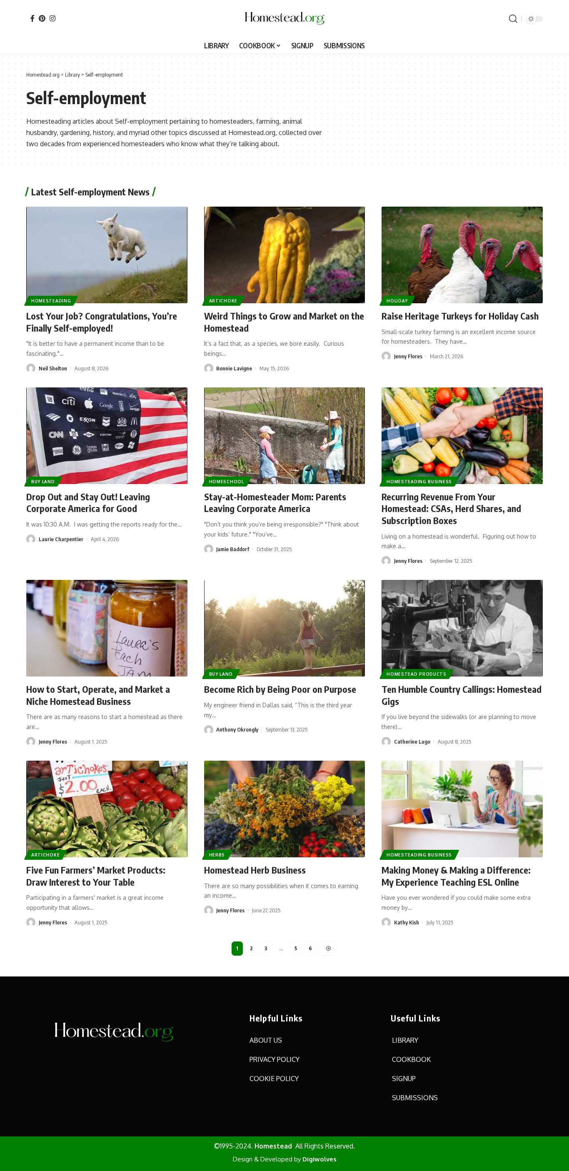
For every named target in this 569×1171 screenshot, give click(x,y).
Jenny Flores (408, 356)
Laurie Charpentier (61, 539)
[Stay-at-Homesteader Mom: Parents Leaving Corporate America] (284, 435)
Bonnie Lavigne (234, 368)
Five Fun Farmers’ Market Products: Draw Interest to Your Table (95, 876)
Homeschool (226, 481)
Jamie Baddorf (232, 549)
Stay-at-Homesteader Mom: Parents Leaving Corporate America (275, 502)
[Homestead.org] (284, 18)
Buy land (43, 481)
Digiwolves (319, 1159)
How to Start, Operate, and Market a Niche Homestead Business (98, 695)
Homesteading (51, 300)
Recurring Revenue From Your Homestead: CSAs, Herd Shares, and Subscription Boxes (451, 508)
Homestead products (417, 674)
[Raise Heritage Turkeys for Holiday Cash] (462, 255)
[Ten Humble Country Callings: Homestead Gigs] (462, 628)
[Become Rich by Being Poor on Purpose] (284, 628)
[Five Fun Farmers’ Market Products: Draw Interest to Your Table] (106, 809)
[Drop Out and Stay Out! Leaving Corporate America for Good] (106, 435)
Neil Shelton (53, 368)
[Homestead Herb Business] (284, 809)
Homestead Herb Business (255, 870)
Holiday (397, 300)
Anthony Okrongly (237, 729)
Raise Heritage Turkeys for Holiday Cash (460, 316)
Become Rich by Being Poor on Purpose (280, 689)
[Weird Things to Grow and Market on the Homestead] (284, 255)
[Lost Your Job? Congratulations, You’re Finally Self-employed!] (106, 255)
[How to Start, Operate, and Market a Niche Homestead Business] (106, 628)
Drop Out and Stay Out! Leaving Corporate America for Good (88, 502)
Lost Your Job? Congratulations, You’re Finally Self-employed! (101, 322)
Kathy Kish (406, 922)
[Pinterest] (42, 18)
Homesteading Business (419, 481)
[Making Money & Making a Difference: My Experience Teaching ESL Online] (462, 809)
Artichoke (223, 300)
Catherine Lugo (412, 741)
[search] (513, 19)
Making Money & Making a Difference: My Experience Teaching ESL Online (456, 876)
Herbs (217, 854)
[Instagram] (52, 18)
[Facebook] (32, 18)
